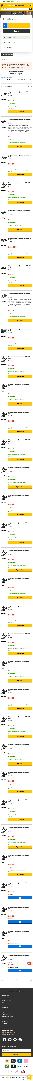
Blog (3, 1026)
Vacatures (4, 1023)
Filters (9, 79)
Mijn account (5, 1007)
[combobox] (18, 37)
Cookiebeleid (5, 1021)
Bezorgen (4, 1002)
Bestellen (4, 998)
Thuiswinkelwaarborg (24, 1077)
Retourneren (5, 1005)
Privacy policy (5, 1019)
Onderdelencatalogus (7, 54)
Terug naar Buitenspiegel (6, 77)
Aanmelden (16, 1054)
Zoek (16, 31)
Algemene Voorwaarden (12, 1079)
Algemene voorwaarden (7, 1016)
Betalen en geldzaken (7, 1000)
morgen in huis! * (17, 991)
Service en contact (6, 1014)
